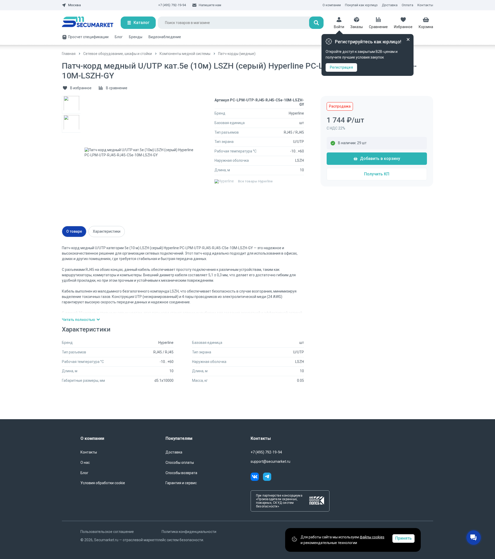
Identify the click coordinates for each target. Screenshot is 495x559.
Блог (119, 37)
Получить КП (376, 174)
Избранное (403, 27)
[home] (91, 23)
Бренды (135, 37)
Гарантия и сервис (181, 483)
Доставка (390, 5)
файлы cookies (372, 537)
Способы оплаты (180, 462)
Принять (403, 538)
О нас (85, 462)
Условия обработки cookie (102, 483)
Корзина (426, 27)
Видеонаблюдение (164, 37)
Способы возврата (181, 473)
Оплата (407, 5)
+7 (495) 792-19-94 (172, 5)
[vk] (257, 477)
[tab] (74, 231)
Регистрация (341, 67)
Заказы (356, 27)
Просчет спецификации (88, 37)
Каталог (142, 22)
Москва (74, 5)
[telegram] (267, 477)
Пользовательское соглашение (107, 532)
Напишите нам (210, 5)
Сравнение (378, 27)
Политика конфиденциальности (189, 532)
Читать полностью (78, 320)
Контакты (425, 5)
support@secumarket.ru (270, 461)
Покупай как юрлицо (361, 5)
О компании (332, 5)
